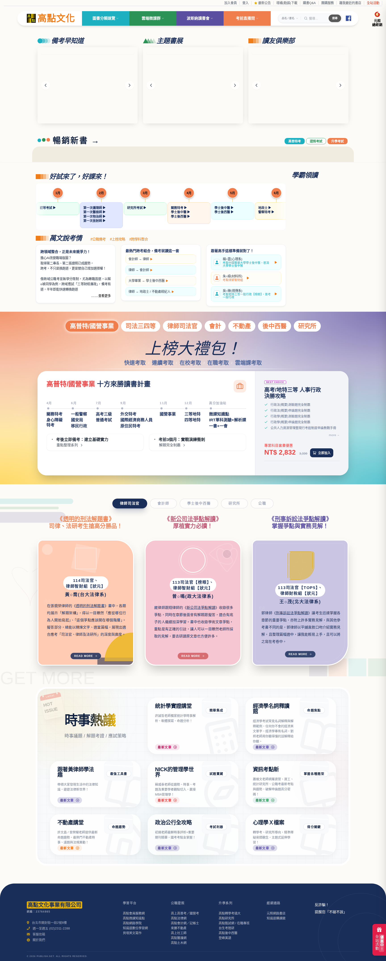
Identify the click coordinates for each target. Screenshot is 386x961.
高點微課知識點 (134, 918)
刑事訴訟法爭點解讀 (300, 519)
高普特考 (294, 141)
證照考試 (316, 141)
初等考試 (46, 207)
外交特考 (128, 414)
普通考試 (104, 420)
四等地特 (193, 420)
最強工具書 (118, 773)
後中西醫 (274, 326)
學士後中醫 (179, 212)
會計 (215, 326)
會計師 (133, 259)
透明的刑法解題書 (86, 519)
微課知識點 (219, 414)
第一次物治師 (93, 216)
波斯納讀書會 (198, 18)
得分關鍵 (314, 827)
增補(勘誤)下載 (286, 3)
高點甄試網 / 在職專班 (234, 923)
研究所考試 (135, 207)
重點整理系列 (67, 445)
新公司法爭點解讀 (193, 519)
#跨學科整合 (138, 239)
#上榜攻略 (117, 239)
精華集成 (216, 710)
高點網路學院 (132, 923)
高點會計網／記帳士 (185, 923)
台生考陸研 (226, 928)
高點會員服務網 (134, 913)
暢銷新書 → (76, 140)
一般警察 (79, 414)
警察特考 (265, 212)
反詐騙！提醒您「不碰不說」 (331, 908)
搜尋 (335, 18)
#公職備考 (98, 239)
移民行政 (79, 426)
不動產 (242, 326)
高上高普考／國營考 (185, 913)
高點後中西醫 (228, 932)
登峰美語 (225, 937)
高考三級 (104, 414)
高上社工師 (179, 932)
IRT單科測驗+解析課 (227, 420)
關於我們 (39, 940)
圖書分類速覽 (103, 18)
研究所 (307, 326)
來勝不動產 (179, 928)
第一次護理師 (93, 207)
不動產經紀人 (161, 291)
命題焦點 (314, 710)
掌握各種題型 (314, 773)
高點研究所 (226, 918)
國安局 (77, 420)
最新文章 (165, 747)
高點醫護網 (179, 937)
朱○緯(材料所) (233, 278)
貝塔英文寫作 (132, 932)
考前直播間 (245, 18)
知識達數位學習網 (135, 928)
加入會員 (230, 3)
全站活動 (373, 3)
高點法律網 (179, 918)
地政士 (263, 207)
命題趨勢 (119, 827)
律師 (146, 259)
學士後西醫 (179, 216)
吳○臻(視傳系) (247, 294)
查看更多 (104, 296)
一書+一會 (218, 426)
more (332, 435)
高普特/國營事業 (92, 326)
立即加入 (324, 453)
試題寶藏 (216, 773)
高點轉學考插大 (230, 913)
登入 (245, 3)
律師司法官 (182, 326)
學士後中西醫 (155, 280)
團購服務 (327, 3)
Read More (83, 656)
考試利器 (216, 827)
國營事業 (168, 414)
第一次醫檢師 (93, 212)
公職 (262, 503)
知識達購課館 (276, 918)
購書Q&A (309, 3)
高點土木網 (179, 942)
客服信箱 (39, 934)
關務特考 (177, 207)
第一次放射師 (93, 220)
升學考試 (337, 141)
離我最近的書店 (350, 3)
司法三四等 (141, 326)
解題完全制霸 (169, 445)
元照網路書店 (276, 913)
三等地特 (193, 414)
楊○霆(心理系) (246, 262)
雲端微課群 (151, 18)
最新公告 (264, 3)
